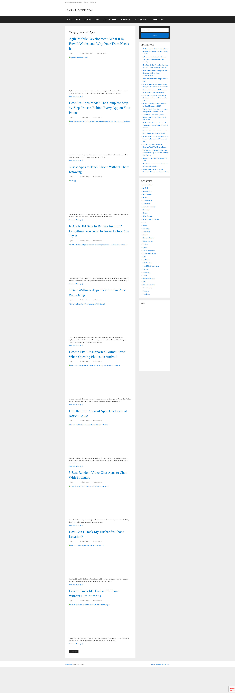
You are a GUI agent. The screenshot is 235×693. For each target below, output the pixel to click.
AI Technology (141, 19)
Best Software (109, 19)
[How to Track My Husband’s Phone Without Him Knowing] (100, 620)
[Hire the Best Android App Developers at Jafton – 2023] (100, 440)
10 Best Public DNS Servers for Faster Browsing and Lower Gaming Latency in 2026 (155, 51)
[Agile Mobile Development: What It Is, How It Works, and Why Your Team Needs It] (100, 72)
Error (144, 222)
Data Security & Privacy (151, 219)
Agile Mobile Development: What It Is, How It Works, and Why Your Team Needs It (99, 43)
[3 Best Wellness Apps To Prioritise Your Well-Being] (100, 319)
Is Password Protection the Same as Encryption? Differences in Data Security (154, 59)
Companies (146, 204)
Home (69, 19)
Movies (145, 235)
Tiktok (145, 275)
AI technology (147, 185)
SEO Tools (146, 260)
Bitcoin (145, 197)
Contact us (93, 2)
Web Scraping (147, 288)
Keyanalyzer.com (79, 10)
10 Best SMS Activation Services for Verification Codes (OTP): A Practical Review (155, 125)
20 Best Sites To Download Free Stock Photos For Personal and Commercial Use (155, 139)
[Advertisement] (155, 337)
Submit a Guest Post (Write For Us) (73, 2)
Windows (146, 291)
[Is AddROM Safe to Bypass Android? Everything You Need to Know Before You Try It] (100, 260)
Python (145, 247)
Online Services (148, 241)
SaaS (78, 19)
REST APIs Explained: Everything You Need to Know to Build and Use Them (155, 98)
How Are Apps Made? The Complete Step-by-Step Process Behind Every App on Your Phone (99, 107)
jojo (71, 53)
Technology (146, 272)
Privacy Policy (166, 664)
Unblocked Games (149, 278)
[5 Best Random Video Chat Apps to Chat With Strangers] (100, 501)
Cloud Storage (147, 200)
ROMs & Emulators (149, 253)
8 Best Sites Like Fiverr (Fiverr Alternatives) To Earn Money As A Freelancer (154, 117)
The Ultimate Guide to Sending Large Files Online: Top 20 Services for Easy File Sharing (155, 152)
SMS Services (147, 263)
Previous (74, 652)
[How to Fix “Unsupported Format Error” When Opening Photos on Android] (100, 380)
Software (146, 269)
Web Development (149, 285)
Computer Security (149, 207)
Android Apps (84, 53)
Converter (146, 210)
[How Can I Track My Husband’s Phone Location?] (100, 560)
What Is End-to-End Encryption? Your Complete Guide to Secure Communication (155, 73)
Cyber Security (159, 19)
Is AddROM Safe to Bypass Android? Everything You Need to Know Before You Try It (99, 231)
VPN (97, 19)
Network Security (148, 238)
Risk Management (149, 250)
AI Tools (145, 188)
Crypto (145, 213)
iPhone (145, 225)
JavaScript (146, 228)
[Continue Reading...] (76, 96)
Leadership (146, 232)
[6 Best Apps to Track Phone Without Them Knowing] (100, 196)
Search (155, 35)
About (86, 2)
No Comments (101, 53)
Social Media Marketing (151, 266)
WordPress (125, 19)
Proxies (88, 19)
